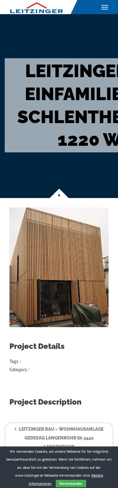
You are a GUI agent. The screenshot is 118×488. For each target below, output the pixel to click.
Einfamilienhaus (38, 361)
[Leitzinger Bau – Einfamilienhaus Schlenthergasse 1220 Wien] (59, 267)
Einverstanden (70, 483)
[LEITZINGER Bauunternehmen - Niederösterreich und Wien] (36, 7)
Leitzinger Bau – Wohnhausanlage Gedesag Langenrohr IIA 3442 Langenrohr (61, 438)
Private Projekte (46, 369)
